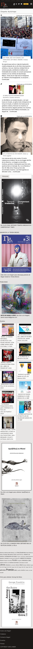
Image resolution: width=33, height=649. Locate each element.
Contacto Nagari (5, 637)
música (28, 565)
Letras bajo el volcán (23, 562)
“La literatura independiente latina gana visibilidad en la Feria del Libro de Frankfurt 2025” (6, 408)
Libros (2, 565)
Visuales (26, 570)
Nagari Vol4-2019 (15, 567)
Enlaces (2, 560)
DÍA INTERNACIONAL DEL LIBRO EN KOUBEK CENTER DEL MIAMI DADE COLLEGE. (25, 337)
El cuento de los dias (13, 558)
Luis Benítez (13, 565)
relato (15, 570)
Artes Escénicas (21, 552)
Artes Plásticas (29, 552)
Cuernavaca (23, 556)
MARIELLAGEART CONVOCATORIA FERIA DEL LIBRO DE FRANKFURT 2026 (7, 365)
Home (1, 9)
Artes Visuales (3, 554)
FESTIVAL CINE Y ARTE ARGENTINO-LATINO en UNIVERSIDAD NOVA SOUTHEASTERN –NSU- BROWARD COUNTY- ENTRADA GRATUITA (7, 434)
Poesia (10, 569)
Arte (15, 552)
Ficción (14, 560)
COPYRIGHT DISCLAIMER (8, 647)
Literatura (7, 565)
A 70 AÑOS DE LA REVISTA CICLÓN (23, 357)
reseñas (23, 570)
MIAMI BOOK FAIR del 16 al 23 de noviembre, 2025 (7, 386)
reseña (18, 570)
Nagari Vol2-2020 (7, 567)
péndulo (3, 570)
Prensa (2, 643)
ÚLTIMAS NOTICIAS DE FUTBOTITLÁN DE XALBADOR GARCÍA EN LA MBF (25, 417)
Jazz (29, 560)
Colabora (3, 634)
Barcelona (10, 554)
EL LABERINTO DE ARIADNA (24, 558)
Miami (21, 565)
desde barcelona (29, 556)
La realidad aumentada (13, 562)
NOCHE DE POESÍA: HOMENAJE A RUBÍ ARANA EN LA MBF (24, 396)
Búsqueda (5, 176)
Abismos (2, 552)
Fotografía (19, 560)
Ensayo (5, 560)
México (17, 565)
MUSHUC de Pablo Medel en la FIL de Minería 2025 (24, 376)
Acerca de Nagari (5, 631)
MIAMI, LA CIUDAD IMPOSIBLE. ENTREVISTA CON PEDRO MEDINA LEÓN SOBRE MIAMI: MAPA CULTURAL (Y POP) (7, 341)
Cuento (18, 556)
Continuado (5, 79)
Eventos (2, 640)
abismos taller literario (9, 552)
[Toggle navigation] (31, 4)
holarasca (25, 560)
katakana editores (4, 562)
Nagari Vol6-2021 (29, 567)
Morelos (24, 565)
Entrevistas (9, 560)
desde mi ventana (4, 558)
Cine (14, 554)
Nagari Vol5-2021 (22, 567)
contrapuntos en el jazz (10, 556)
